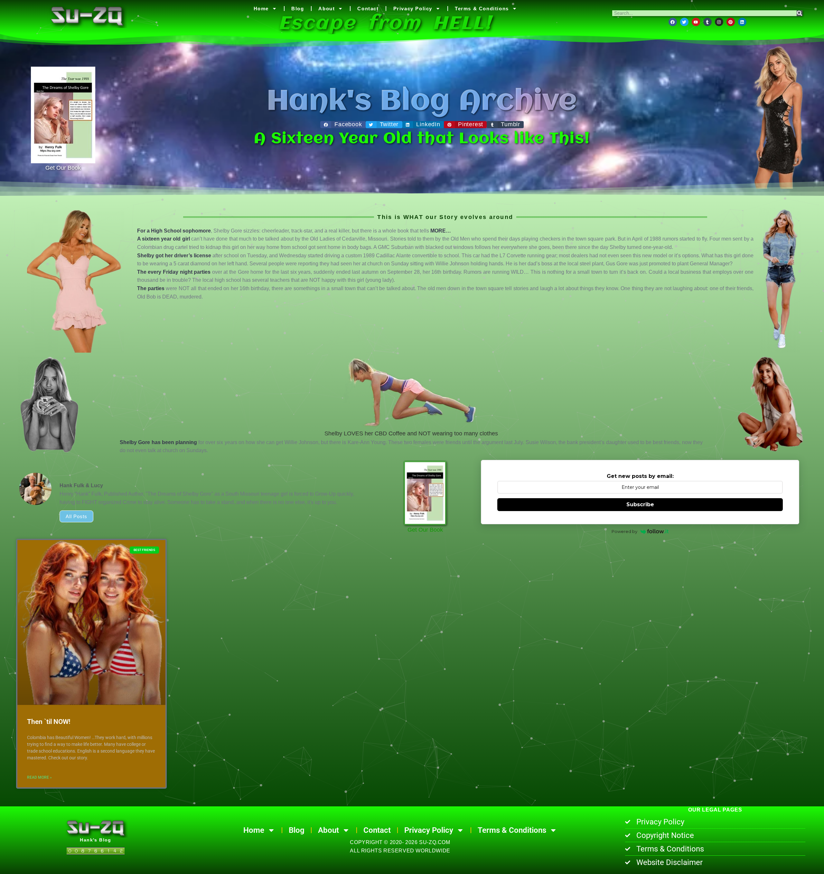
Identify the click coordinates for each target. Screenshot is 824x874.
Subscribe (640, 504)
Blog (297, 8)
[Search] (799, 13)
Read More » (39, 777)
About (326, 8)
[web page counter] (96, 852)
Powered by (624, 531)
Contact (368, 8)
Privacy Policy (412, 8)
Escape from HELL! (385, 23)
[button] (343, 124)
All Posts (76, 516)
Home (261, 8)
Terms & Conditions (482, 8)
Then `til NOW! (48, 722)
